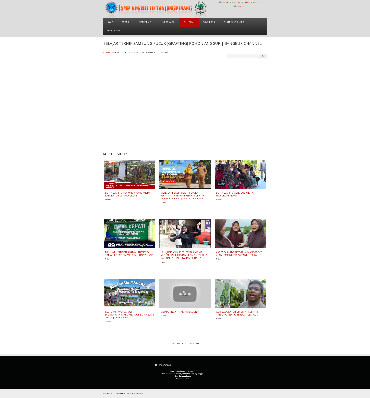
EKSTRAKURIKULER (234, 22)
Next (192, 344)
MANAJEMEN (145, 22)
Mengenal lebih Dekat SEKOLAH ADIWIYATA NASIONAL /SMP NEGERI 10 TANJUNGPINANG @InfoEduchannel (182, 195)
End (197, 344)
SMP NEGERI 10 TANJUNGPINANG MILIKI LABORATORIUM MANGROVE (127, 194)
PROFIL (125, 22)
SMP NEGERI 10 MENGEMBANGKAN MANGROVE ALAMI (235, 194)
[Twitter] (245, 2)
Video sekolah (111, 52)
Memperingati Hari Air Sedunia (180, 311)
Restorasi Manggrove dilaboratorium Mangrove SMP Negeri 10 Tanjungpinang (129, 314)
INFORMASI (168, 22)
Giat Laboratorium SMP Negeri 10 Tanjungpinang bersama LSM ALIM (237, 313)
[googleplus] (239, 6)
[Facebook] (223, 2)
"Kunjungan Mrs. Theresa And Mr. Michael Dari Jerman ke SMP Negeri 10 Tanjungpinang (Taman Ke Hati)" (184, 255)
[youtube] (255, 2)
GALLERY (188, 22)
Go (263, 56)
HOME (110, 22)
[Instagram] (235, 2)
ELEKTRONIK (113, 30)
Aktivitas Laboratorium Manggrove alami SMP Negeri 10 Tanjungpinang (239, 254)
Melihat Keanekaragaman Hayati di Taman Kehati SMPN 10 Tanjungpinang (129, 254)
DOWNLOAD (209, 22)
